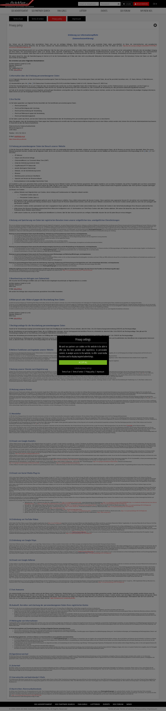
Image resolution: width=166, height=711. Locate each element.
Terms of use (66, 371)
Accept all (83, 362)
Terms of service (78, 371)
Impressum (100, 371)
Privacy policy (90, 371)
